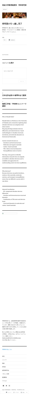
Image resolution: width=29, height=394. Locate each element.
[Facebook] (3, 385)
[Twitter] (6, 385)
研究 (3, 356)
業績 (3, 363)
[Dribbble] (9, 385)
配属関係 (4, 377)
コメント (22, 81)
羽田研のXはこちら (7, 349)
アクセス (4, 381)
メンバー (4, 360)
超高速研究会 (5, 370)
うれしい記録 (5, 374)
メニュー (5, 9)
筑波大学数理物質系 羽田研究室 (14, 5)
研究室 (4, 367)
